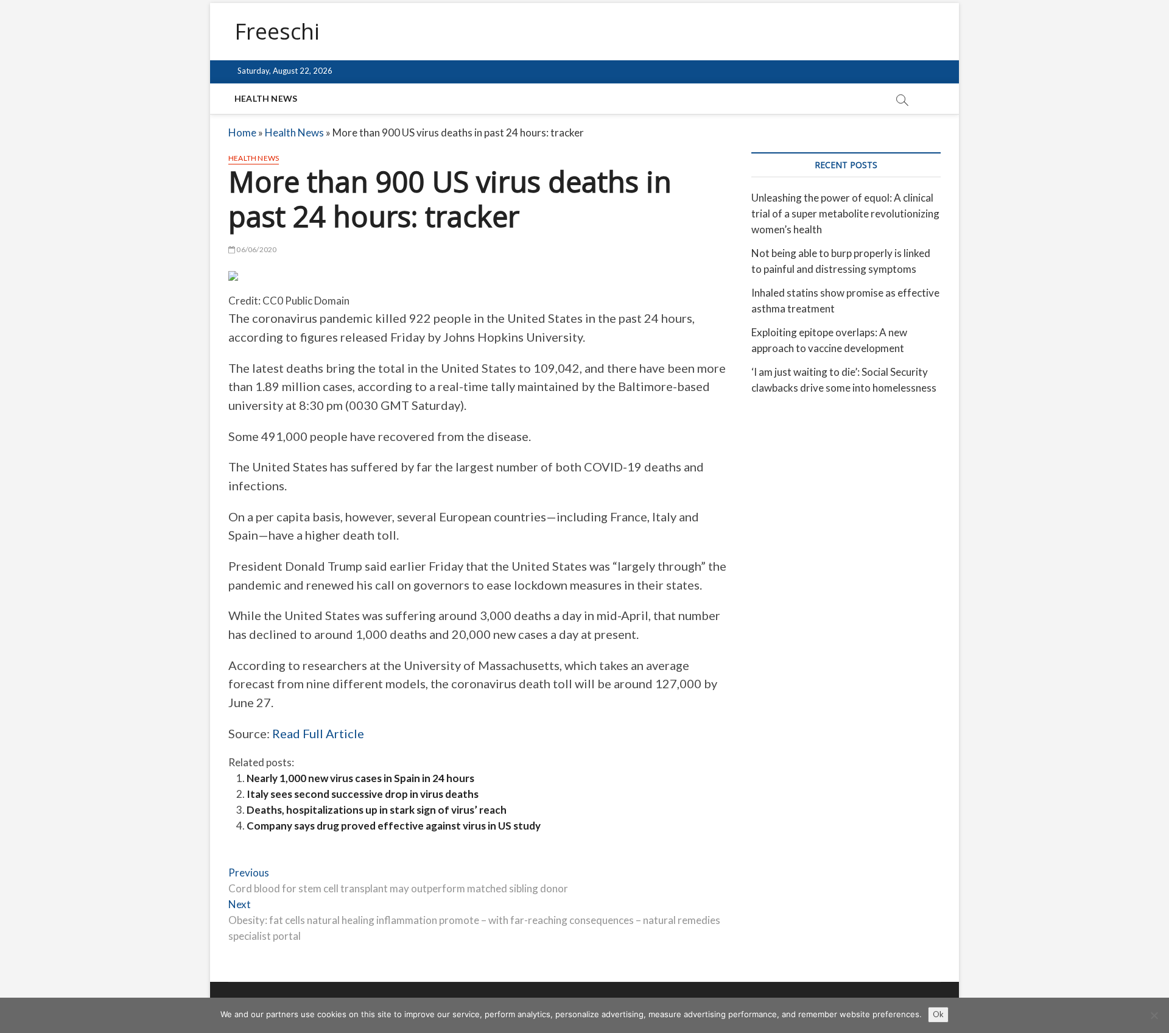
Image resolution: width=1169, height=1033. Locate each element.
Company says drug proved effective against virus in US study (394, 825)
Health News (265, 98)
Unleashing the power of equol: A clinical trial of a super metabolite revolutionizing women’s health (845, 213)
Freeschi (277, 31)
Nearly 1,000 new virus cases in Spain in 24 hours (360, 778)
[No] (1154, 1015)
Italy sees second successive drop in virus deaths (363, 794)
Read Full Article (318, 733)
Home (242, 132)
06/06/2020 (255, 249)
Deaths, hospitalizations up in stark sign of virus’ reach (377, 809)
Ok (938, 1014)
